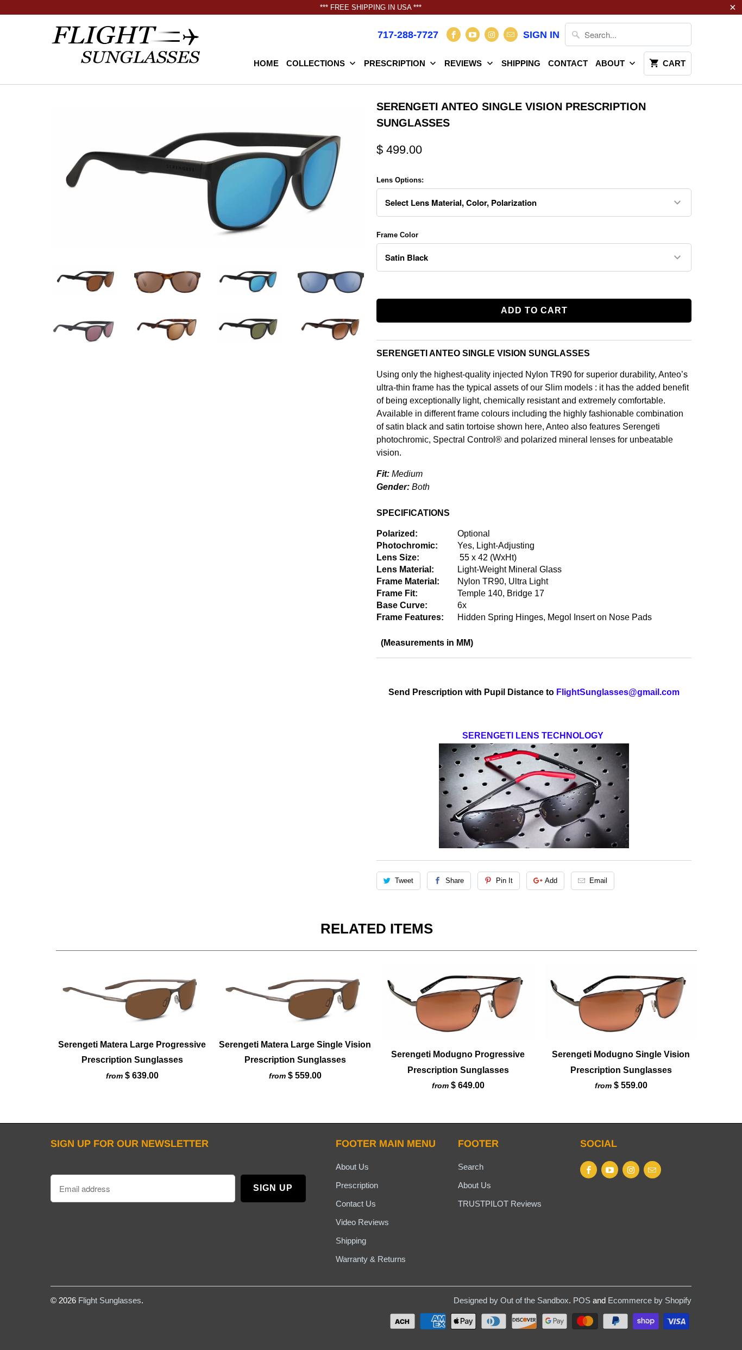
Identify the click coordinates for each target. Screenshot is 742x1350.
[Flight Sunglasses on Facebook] (454, 34)
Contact (568, 63)
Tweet (404, 880)
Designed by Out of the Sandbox (511, 1300)
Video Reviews (362, 1222)
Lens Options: (400, 180)
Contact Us (356, 1203)
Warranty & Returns (371, 1259)
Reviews (464, 63)
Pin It (504, 880)
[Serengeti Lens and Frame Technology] (534, 845)
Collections (316, 63)
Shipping (520, 63)
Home (266, 63)
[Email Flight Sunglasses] (511, 34)
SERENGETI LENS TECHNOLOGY (532, 735)
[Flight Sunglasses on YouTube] (473, 34)
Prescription (395, 63)
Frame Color (397, 235)
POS (581, 1300)
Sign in (541, 34)
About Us (352, 1166)
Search (470, 1166)
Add (551, 880)
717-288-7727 (408, 34)
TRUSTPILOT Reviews (500, 1203)
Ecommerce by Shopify (649, 1300)
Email (598, 880)
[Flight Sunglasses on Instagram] (492, 34)
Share (454, 880)
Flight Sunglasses (109, 1300)
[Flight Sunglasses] (127, 48)
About (611, 63)
